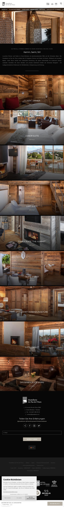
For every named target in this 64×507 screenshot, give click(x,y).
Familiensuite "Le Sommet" (54, 9)
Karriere (53, 462)
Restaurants (48, 4)
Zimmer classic (32, 92)
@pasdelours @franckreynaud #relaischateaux (32, 419)
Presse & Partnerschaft (43, 462)
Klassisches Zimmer (14, 9)
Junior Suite (25, 9)
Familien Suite (32, 233)
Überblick (4, 9)
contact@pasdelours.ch (33, 414)
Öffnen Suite (34, 9)
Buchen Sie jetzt (55, 503)
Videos (27, 462)
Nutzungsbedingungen (29, 465)
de (33, 447)
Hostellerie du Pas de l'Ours (16, 462)
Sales (33, 462)
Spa (52, 4)
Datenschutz (40, 465)
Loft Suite (42, 9)
